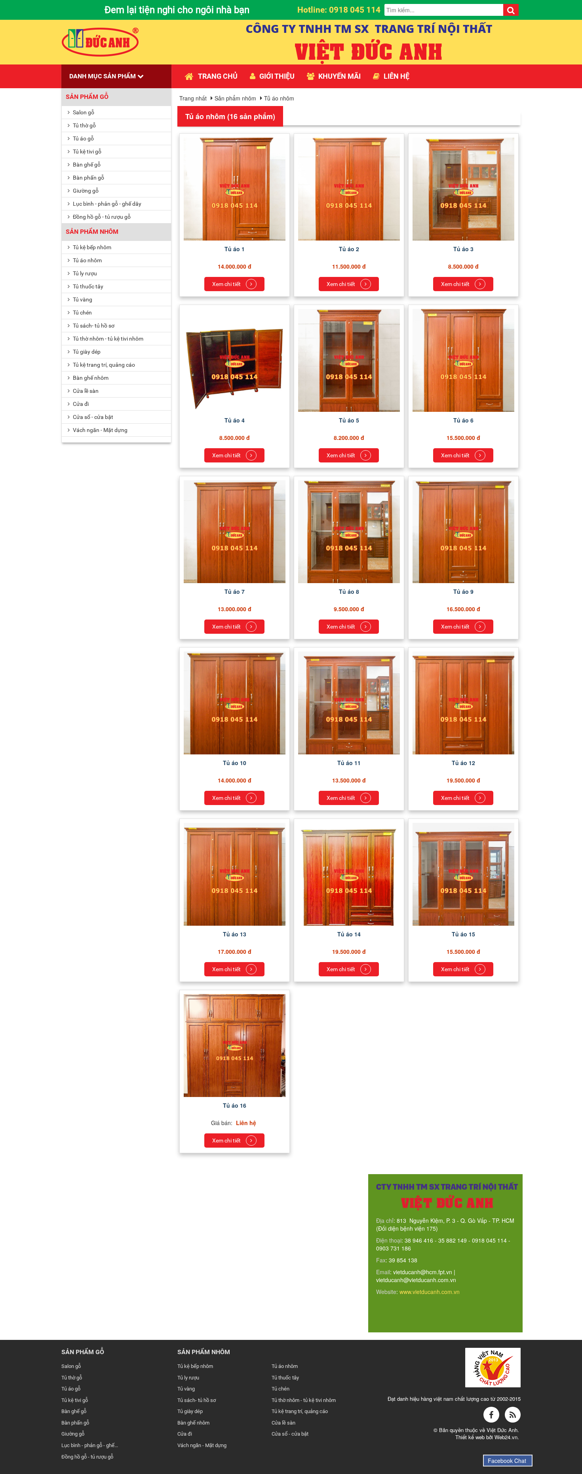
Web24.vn (506, 1437)
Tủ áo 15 (463, 934)
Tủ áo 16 (234, 1105)
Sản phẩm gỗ (87, 96)
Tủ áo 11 (349, 763)
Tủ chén (82, 312)
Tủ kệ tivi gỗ (86, 151)
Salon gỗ (83, 112)
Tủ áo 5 (349, 420)
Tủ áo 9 (463, 591)
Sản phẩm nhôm (92, 231)
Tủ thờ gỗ (84, 125)
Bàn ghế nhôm (90, 378)
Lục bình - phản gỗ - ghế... (89, 1445)
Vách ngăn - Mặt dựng (99, 430)
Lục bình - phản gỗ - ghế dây (106, 204)
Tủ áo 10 (234, 763)
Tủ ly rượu (84, 273)
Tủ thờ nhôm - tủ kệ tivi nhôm (107, 338)
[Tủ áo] (234, 195)
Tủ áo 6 (463, 420)
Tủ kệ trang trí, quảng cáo (103, 365)
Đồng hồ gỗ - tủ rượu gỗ (101, 217)
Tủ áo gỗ (83, 138)
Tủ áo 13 (234, 934)
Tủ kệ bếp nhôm (91, 247)
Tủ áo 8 (349, 591)
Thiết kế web (470, 1437)
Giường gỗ (85, 191)
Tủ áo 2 (349, 249)
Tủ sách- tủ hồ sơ (93, 325)
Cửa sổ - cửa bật (92, 417)
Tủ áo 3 (463, 249)
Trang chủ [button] (218, 76)
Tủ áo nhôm (87, 260)
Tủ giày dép (86, 352)
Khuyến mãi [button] (339, 76)
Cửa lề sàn (85, 391)
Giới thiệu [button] (277, 76)
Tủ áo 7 (234, 591)
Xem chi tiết (227, 284)
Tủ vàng (82, 299)
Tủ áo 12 (463, 763)
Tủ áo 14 (349, 934)
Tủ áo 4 (234, 420)
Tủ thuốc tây (87, 286)
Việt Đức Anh (502, 1430)
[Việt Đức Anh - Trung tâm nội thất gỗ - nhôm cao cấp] (100, 41)
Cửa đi (80, 404)
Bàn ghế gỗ (86, 164)
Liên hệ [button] (396, 76)
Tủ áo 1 (234, 249)
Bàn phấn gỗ (88, 177)
